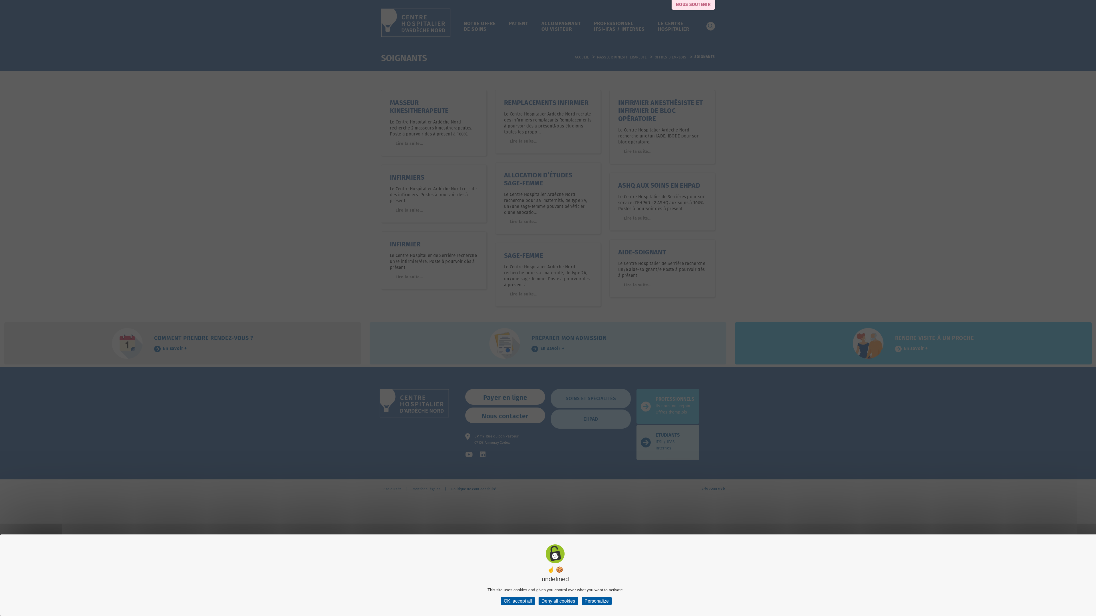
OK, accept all (518, 601)
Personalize (597, 601)
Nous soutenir (693, 5)
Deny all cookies (558, 601)
